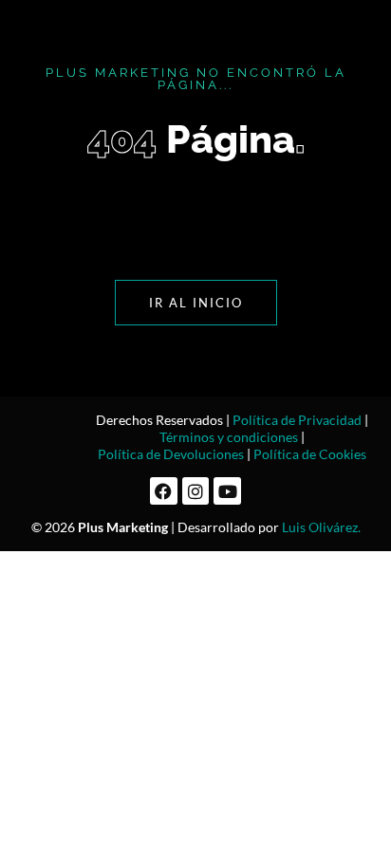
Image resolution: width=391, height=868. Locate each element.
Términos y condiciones (228, 437)
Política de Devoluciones (171, 454)
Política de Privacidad (297, 420)
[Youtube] (227, 491)
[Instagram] (196, 491)
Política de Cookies (309, 454)
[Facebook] (163, 491)
